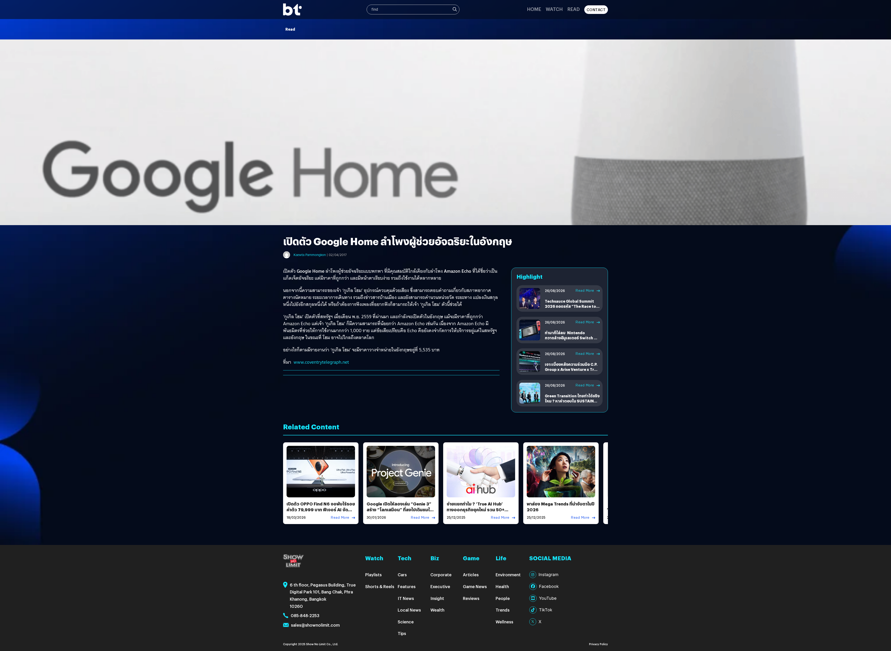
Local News (409, 610)
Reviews (471, 598)
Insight (437, 598)
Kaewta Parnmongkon (310, 255)
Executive (440, 586)
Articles (471, 574)
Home (534, 9)
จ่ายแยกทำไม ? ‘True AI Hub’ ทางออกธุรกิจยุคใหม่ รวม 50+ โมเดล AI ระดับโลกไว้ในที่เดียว (476, 509)
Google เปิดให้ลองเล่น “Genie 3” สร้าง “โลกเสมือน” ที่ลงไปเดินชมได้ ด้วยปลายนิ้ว (400, 509)
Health (502, 586)
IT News (406, 598)
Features (407, 586)
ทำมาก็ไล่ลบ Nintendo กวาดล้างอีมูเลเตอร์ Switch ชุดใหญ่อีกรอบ (572, 338)
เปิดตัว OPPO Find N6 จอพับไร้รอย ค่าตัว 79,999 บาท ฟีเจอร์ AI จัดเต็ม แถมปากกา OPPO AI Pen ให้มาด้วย (321, 512)
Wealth (437, 610)
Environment (508, 574)
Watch (554, 9)
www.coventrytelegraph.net (321, 362)
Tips (402, 633)
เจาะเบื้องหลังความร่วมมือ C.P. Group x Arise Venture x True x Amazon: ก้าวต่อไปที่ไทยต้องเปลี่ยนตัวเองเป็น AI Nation (572, 372)
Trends (503, 610)
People (503, 598)
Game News (475, 586)
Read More (584, 290)
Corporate (441, 574)
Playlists (373, 574)
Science (406, 622)
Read (573, 9)
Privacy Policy (598, 644)
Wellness (504, 622)
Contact (596, 9)
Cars (402, 574)
